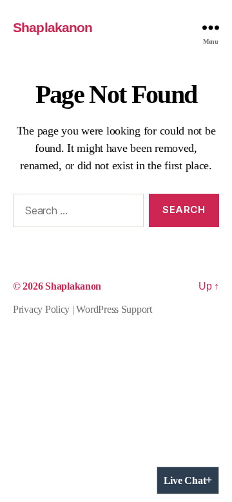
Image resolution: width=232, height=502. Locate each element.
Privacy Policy (41, 309)
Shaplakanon (52, 27)
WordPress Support (113, 309)
